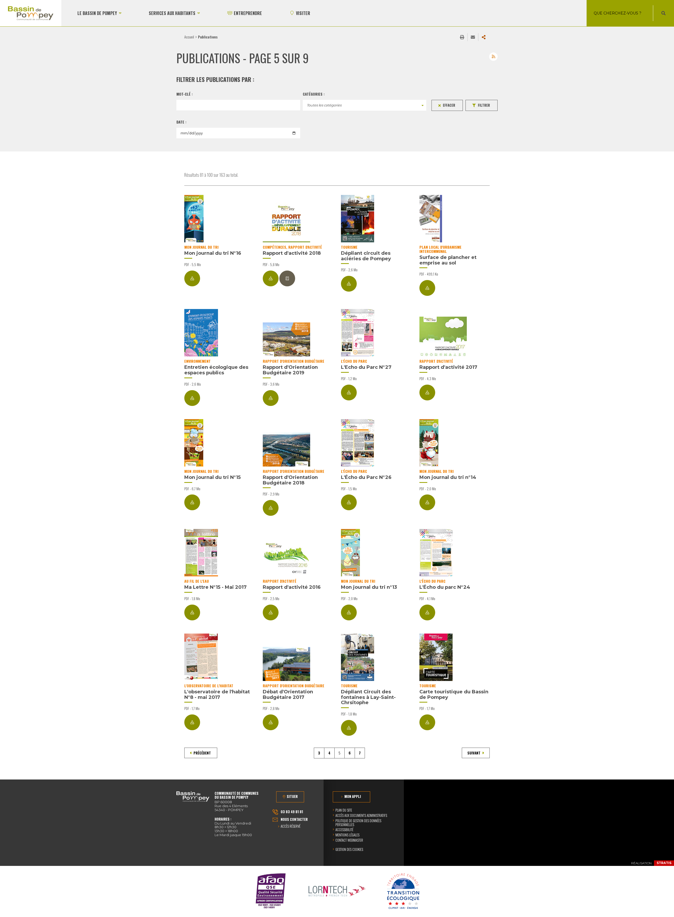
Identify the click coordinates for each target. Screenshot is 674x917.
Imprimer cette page (462, 37)
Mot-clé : (184, 94)
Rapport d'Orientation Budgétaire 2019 (290, 370)
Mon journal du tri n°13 (369, 587)
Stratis (664, 863)
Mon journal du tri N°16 (212, 253)
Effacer (449, 105)
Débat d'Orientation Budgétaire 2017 (288, 694)
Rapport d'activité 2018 (292, 253)
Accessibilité (344, 829)
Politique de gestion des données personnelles (358, 822)
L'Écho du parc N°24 (444, 587)
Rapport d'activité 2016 (292, 587)
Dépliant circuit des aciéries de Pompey (366, 256)
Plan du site (343, 810)
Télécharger (192, 278)
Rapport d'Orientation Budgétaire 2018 (290, 480)
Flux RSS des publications (493, 56)
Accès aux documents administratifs (361, 815)
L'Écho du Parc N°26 (366, 477)
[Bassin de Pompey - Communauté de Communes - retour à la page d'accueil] (30, 13)
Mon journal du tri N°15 (212, 477)
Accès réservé (290, 826)
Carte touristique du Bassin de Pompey (453, 694)
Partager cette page (483, 37)
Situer (292, 796)
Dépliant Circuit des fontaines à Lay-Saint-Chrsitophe (368, 697)
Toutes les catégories (324, 105)
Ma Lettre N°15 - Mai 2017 (215, 587)
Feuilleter (287, 278)
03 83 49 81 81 (292, 811)
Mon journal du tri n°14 (447, 477)
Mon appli (352, 796)
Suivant (474, 753)
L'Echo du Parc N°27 (366, 367)
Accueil (189, 37)
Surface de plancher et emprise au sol (448, 260)
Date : (181, 122)
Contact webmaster (349, 840)
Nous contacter (294, 819)
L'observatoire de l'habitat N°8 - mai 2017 (217, 694)
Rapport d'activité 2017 (448, 367)
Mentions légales (347, 834)
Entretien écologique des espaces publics (216, 370)
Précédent (202, 753)
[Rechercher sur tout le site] (663, 13)
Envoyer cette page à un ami (473, 37)
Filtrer (484, 105)
